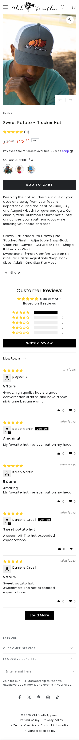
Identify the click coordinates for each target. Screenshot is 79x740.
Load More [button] (39, 615)
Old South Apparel (45, 715)
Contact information (55, 725)
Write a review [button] (39, 343)
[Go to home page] (34, 7)
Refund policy (29, 720)
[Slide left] (60, 100)
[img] (13, 370)
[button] (62, 7)
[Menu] (5, 7)
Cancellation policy (41, 731)
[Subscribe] (73, 671)
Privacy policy (53, 720)
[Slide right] (70, 100)
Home (6, 112)
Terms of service (24, 725)
